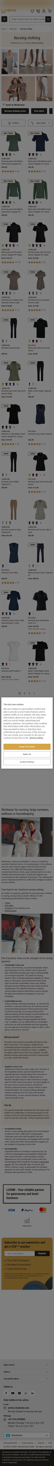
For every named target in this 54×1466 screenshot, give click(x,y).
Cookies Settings (27, 762)
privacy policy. (36, 738)
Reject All (27, 754)
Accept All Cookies (27, 747)
